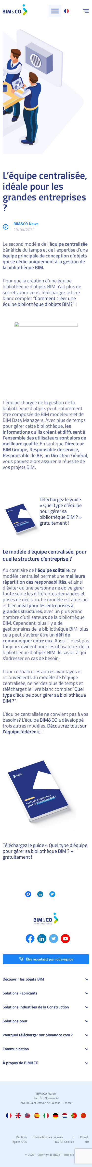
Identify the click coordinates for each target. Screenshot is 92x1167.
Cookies (69, 1141)
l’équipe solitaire (52, 570)
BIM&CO (48, 720)
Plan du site (84, 1139)
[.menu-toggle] (55, 11)
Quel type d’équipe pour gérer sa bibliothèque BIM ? (44, 695)
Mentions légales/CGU (19, 1139)
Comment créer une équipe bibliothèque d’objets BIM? (39, 301)
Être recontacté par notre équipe (49, 959)
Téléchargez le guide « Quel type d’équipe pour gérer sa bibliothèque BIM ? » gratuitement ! (60, 511)
